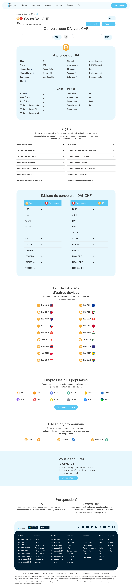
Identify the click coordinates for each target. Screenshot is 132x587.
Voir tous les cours (65, 407)
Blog (101, 542)
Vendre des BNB (56, 554)
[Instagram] (100, 527)
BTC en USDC (39, 545)
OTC (84, 539)
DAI (32, 14)
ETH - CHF (70, 560)
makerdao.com (95, 61)
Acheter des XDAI (24, 559)
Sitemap (96, 573)
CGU (77, 573)
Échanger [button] (24, 5)
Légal (71, 573)
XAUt (69, 548)
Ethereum (70, 542)
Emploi (101, 557)
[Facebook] (96, 527)
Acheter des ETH (24, 550)
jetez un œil (59, 510)
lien (90, 69)
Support (110, 536)
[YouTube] (104, 527)
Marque (102, 554)
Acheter (92, 24)
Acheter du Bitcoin (24, 539)
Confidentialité (87, 573)
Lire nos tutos (67, 478)
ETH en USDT (39, 557)
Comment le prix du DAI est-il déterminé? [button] (82, 150)
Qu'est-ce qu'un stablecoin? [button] (27, 168)
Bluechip (50, 77)
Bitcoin (69, 539)
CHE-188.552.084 (48, 573)
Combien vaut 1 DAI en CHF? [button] (26, 150)
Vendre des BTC (56, 539)
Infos (101, 536)
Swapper (37, 536)
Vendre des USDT (57, 545)
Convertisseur (72, 551)
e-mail (102, 510)
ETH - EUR (70, 563)
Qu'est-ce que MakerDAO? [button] (26, 162)
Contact (110, 551)
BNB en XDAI (39, 560)
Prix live (70, 536)
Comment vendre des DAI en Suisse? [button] (80, 181)
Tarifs (101, 551)
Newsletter (87, 557)
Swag (101, 560)
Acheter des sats (24, 547)
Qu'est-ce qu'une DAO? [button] (25, 174)
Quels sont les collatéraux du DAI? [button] (29, 181)
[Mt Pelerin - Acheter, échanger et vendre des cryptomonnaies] (11, 5)
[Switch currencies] (66, 37)
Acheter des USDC (25, 556)
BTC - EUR (70, 557)
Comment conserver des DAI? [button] (78, 156)
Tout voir (21, 565)
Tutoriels (110, 545)
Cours (26, 14)
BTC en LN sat (39, 548)
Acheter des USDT (24, 553)
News (101, 545)
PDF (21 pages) (95, 65)
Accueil (18, 14)
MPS (101, 539)
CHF (111, 18)
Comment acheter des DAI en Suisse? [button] (81, 168)
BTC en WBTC (39, 554)
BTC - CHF (70, 554)
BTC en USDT (39, 542)
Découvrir (110, 542)
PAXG (69, 545)
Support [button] (70, 5)
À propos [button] (59, 5)
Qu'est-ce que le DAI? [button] (24, 144)
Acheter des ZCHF (24, 562)
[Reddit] (109, 527)
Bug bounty (105, 573)
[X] (78, 527)
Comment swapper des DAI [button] (77, 174)
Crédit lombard (88, 542)
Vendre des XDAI (57, 557)
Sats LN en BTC (39, 551)
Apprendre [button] (36, 5)
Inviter (101, 548)
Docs (109, 548)
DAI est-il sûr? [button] (72, 144)
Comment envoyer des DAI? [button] (77, 162)
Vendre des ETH (56, 542)
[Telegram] (83, 527)
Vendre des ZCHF (57, 560)
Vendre (108, 24)
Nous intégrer (88, 545)
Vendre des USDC (57, 548)
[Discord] (87, 527)
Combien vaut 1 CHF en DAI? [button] (26, 156)
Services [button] (48, 5)
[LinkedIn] (92, 527)
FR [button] (79, 5)
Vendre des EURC (57, 551)
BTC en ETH (38, 539)
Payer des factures (89, 548)
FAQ (108, 539)
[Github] (113, 527)
